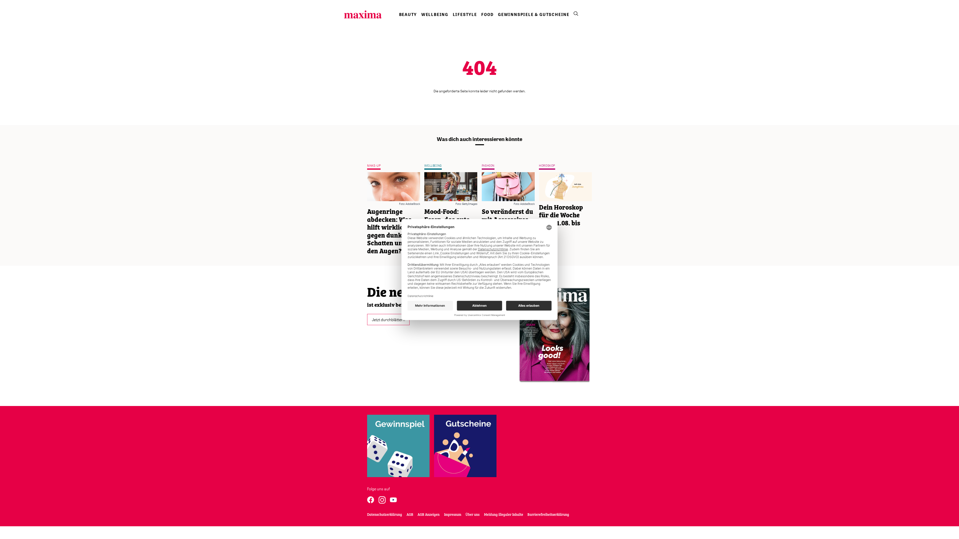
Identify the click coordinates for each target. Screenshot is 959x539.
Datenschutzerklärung (384, 515)
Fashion (488, 165)
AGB (410, 515)
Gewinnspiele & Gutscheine (533, 14)
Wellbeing (434, 14)
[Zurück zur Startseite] (363, 14)
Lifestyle (465, 14)
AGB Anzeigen (429, 515)
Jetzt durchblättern (388, 319)
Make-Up (374, 165)
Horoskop (547, 165)
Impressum (452, 515)
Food (487, 14)
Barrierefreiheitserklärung (548, 515)
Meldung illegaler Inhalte (503, 515)
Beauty (408, 14)
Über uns (473, 515)
